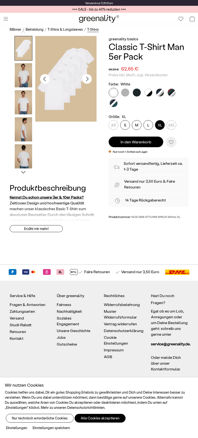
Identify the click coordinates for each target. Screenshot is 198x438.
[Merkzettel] (181, 19)
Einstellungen (16, 428)
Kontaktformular (165, 369)
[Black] (137, 92)
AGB (108, 356)
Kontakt (16, 338)
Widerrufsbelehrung (122, 304)
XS (113, 125)
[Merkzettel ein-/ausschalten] (171, 142)
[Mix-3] (171, 92)
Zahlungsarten (22, 311)
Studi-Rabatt (21, 324)
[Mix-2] (160, 92)
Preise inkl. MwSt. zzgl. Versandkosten (138, 75)
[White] (113, 92)
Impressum (114, 350)
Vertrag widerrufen (120, 323)
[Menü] (6, 19)
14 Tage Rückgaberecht (145, 200)
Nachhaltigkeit (69, 311)
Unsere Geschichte (73, 330)
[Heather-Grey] (125, 92)
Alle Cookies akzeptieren (100, 418)
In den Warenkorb (135, 141)
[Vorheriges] (45, 79)
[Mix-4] (113, 103)
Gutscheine (67, 344)
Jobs (61, 337)
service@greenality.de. (169, 343)
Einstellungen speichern (51, 428)
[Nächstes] (87, 79)
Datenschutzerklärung (123, 330)
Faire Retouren (97, 271)
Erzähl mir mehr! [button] (36, 229)
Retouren (18, 331)
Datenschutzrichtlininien (86, 407)
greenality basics (123, 38)
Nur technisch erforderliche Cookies (40, 418)
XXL (171, 125)
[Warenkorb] (192, 19)
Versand (90, 3)
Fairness (64, 304)
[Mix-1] (148, 92)
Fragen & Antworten (27, 304)
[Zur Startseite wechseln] (99, 19)
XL (160, 125)
